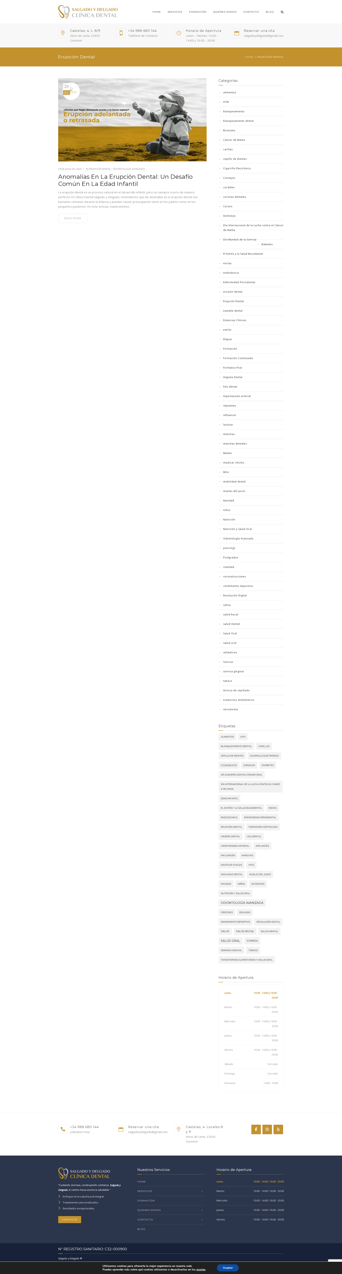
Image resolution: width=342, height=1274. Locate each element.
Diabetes (268, 765)
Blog (270, 11)
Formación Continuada (238, 358)
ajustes (200, 1269)
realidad (228, 567)
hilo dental (230, 386)
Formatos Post (232, 367)
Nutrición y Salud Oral (237, 529)
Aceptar (228, 1268)
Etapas (227, 339)
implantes (229, 405)
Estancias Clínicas (234, 320)
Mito (226, 472)
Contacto (251, 11)
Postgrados (230, 557)
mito (251, 865)
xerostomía (230, 709)
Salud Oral (230, 633)
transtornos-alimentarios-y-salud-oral (247, 959)
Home (156, 11)
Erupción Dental (100, 169)
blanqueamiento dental (238, 121)
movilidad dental (232, 874)
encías (227, 263)
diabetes (267, 244)
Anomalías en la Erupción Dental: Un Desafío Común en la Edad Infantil (125, 180)
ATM (226, 102)
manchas (229, 434)
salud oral (230, 643)
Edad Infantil (229, 798)
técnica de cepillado (236, 690)
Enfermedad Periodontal (239, 282)
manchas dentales (235, 443)
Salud (225, 931)
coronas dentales (234, 197)
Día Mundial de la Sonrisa (239, 239)
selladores (230, 652)
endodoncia (231, 272)
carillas (228, 149)
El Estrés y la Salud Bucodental (243, 253)
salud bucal (230, 614)
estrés (227, 329)
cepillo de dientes (235, 159)
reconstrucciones (234, 576)
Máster (227, 453)
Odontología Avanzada (129, 169)
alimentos (229, 92)
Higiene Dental (232, 377)
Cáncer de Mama (234, 140)
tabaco (227, 681)
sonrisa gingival (233, 671)
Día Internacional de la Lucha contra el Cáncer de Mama (253, 228)
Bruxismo (229, 130)
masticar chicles (233, 462)
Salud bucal (245, 931)
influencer (229, 415)
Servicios (175, 11)
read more (72, 218)
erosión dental (232, 291)
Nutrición (229, 519)
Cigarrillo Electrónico (237, 168)
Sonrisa (228, 662)
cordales (229, 187)
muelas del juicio (234, 491)
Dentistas (229, 216)
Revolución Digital (235, 595)
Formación (197, 11)
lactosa (228, 424)
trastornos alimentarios (238, 700)
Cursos (227, 206)
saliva (227, 605)
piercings (229, 548)
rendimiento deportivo (238, 586)
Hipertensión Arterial (237, 396)
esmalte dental (233, 310)
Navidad (228, 500)
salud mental (231, 624)
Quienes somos (225, 11)
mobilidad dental (234, 481)
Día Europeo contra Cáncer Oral (241, 774)
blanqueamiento (234, 111)
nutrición (257, 883)
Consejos (229, 178)
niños (226, 510)
